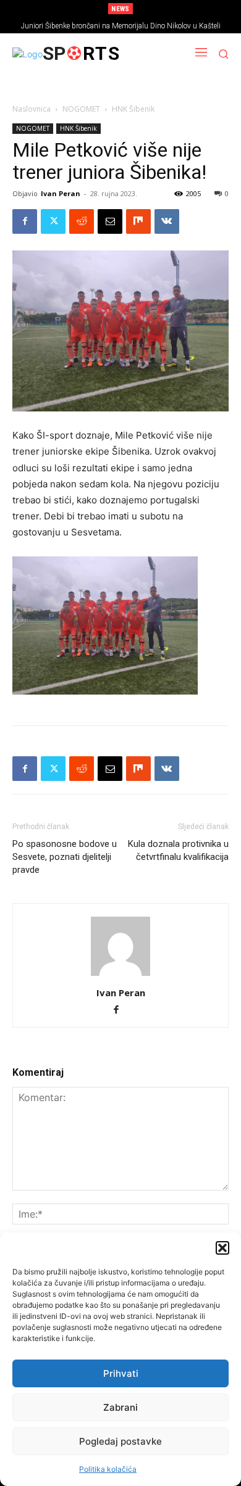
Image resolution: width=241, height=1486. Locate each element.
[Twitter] (53, 221)
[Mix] (138, 221)
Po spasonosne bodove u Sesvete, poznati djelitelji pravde (64, 856)
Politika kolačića (108, 1469)
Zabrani (120, 1407)
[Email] (110, 221)
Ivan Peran (60, 193)
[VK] (166, 221)
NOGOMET (81, 109)
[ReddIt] (81, 221)
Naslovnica (31, 109)
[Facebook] (24, 221)
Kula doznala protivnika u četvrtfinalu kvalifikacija (178, 850)
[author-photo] (120, 975)
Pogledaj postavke (120, 1441)
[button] (222, 1248)
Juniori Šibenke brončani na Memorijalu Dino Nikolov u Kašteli (121, 26)
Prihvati (120, 1373)
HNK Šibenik (133, 109)
